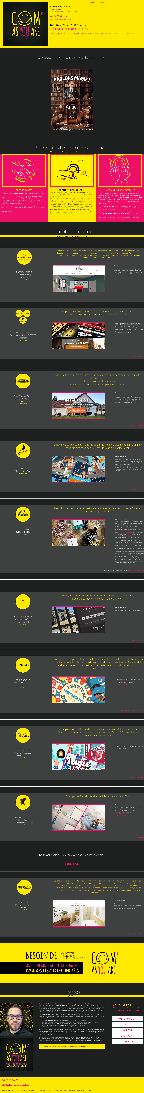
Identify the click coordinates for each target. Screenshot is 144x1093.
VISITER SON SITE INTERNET (136, 489)
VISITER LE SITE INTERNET (135, 299)
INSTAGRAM (127, 1035)
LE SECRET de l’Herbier (126, 532)
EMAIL (127, 1024)
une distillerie (120, 813)
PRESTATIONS (89, 3)
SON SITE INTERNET (139, 837)
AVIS (97, 3)
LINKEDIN (127, 1041)
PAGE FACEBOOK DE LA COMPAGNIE (132, 710)
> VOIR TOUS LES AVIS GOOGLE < (72, 239)
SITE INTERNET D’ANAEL (135, 777)
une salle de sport (121, 815)
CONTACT (104, 3)
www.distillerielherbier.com (136, 570)
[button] (2, 102)
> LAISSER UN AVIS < (72, 864)
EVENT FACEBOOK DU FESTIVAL (126, 684)
